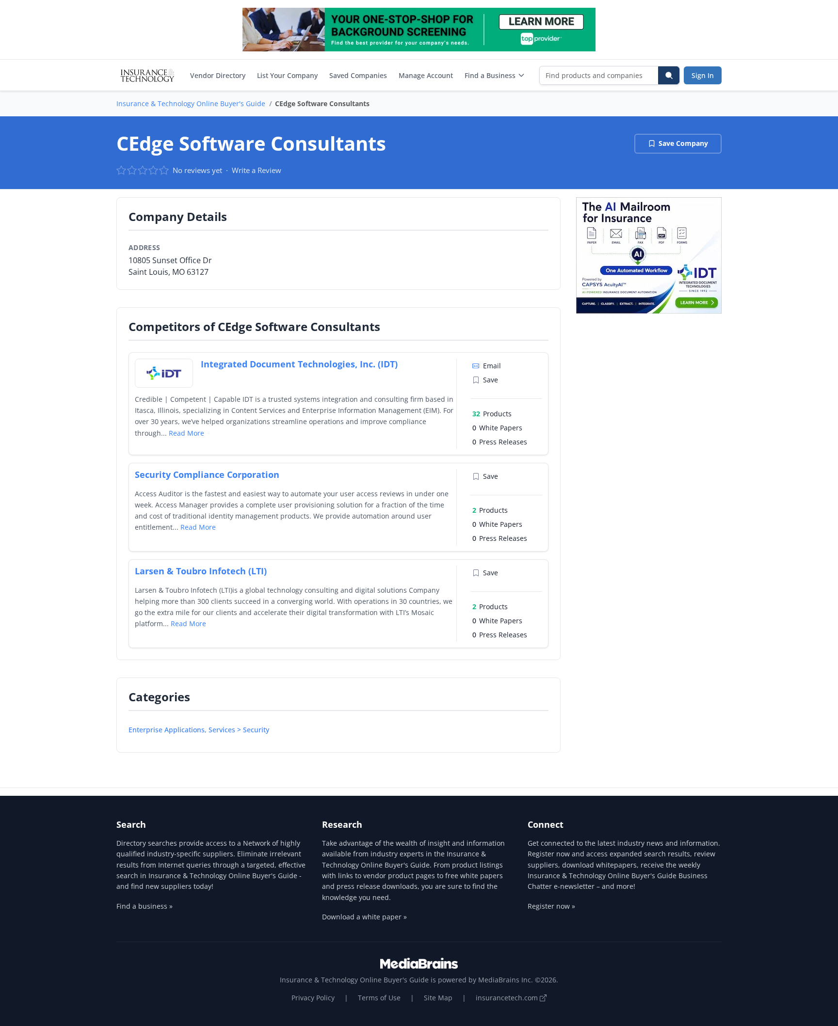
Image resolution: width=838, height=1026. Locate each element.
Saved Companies (358, 75)
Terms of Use (379, 997)
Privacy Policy (313, 997)
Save (490, 379)
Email (492, 365)
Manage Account (426, 75)
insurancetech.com (508, 997)
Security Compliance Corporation (207, 474)
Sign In (703, 75)
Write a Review (256, 170)
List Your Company (287, 75)
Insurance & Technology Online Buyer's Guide (190, 103)
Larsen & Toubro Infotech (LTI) (201, 571)
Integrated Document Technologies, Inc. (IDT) (299, 364)
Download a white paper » (364, 916)
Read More (186, 433)
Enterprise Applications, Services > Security (199, 729)
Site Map (438, 997)
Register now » (551, 906)
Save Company (683, 143)
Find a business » (144, 906)
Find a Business (490, 75)
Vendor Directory (217, 75)
